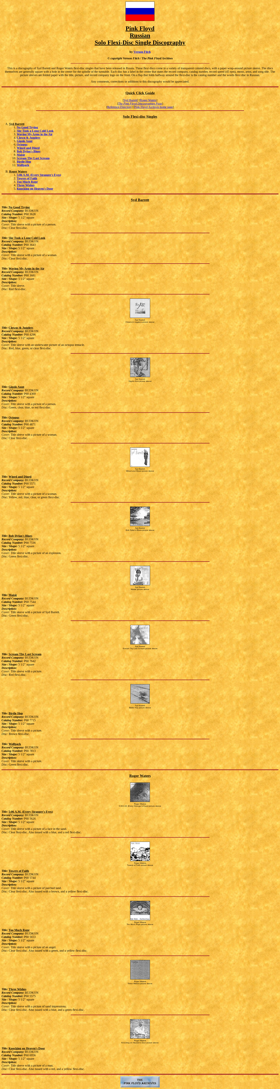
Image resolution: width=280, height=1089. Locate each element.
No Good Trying (27, 127)
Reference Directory (119, 107)
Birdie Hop (24, 161)
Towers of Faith (27, 178)
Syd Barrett (130, 100)
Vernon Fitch (142, 51)
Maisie (21, 154)
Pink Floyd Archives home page (153, 107)
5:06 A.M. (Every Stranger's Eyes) (39, 175)
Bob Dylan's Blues (28, 151)
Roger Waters (148, 100)
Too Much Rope (27, 181)
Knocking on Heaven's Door (35, 188)
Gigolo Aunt (24, 141)
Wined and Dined (28, 148)
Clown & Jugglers (28, 137)
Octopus (22, 144)
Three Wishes (25, 185)
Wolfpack (23, 165)
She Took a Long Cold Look (35, 130)
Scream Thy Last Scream (33, 158)
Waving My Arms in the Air (35, 134)
